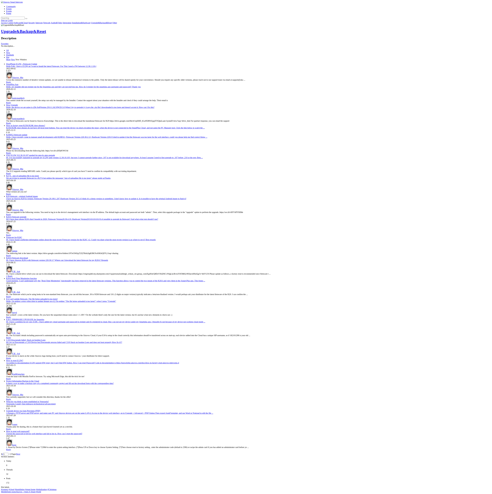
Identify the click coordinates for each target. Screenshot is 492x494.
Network (46, 23)
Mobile (4, 492)
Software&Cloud (21, 23)
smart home (30, 489)
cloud (11, 489)
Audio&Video (56, 23)
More (8, 59)
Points (8, 13)
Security (31, 23)
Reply (8, 82)
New (8, 53)
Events (9, 11)
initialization (41, 489)
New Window (21, 59)
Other (114, 23)
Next (18, 454)
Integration (67, 23)
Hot (7, 57)
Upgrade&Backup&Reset (101, 23)
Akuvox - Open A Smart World (28, 492)
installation (20, 489)
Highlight (10, 55)
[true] (26, 18)
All (7, 50)
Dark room (11, 492)
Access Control (7, 23)
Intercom (39, 23)
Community (11, 6)
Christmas (52, 489)
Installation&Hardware (81, 23)
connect (4, 489)
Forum (9, 9)
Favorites (4, 44)
